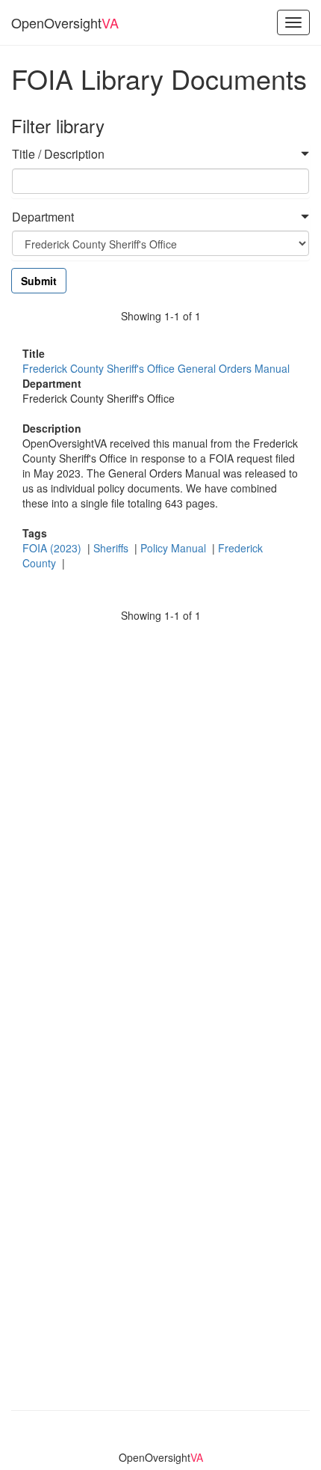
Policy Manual (174, 547)
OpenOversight (65, 22)
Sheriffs (112, 547)
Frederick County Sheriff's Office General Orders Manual (156, 368)
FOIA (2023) (53, 547)
